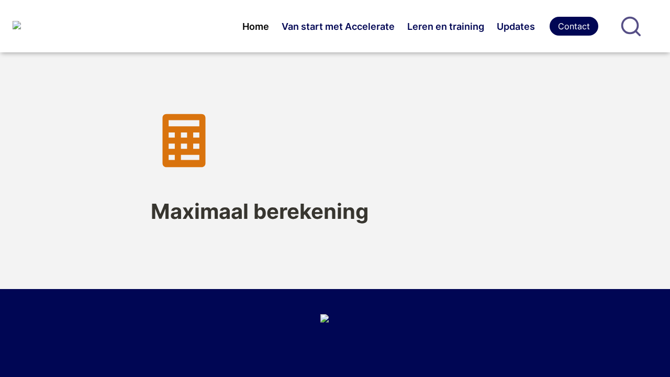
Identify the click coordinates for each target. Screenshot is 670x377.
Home (255, 26)
